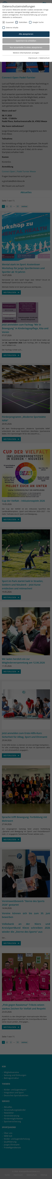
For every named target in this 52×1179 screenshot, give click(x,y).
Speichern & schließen (26, 40)
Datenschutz (44, 58)
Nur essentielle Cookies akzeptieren (26, 47)
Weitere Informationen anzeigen (26, 53)
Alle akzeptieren (26, 34)
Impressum (32, 58)
